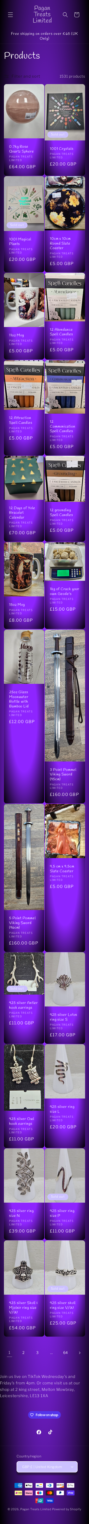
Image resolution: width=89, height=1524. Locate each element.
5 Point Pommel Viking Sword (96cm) (22, 923)
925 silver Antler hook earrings (23, 1005)
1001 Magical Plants (20, 241)
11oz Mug (16, 335)
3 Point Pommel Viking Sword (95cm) (63, 774)
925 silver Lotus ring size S (63, 1017)
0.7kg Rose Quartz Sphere (21, 149)
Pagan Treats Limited (35, 1509)
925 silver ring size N (21, 1213)
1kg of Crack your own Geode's (64, 591)
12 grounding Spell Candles (61, 512)
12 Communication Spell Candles (62, 426)
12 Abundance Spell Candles (61, 332)
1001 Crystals (61, 148)
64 (65, 1352)
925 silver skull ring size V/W (63, 1305)
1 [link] (9, 1352)
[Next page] (79, 1353)
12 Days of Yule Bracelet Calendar (22, 513)
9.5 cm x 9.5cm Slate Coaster (62, 869)
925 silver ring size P (62, 1213)
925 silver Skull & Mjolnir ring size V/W (23, 1308)
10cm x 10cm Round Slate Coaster (60, 243)
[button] (10, 14)
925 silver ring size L (62, 1109)
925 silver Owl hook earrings (21, 1121)
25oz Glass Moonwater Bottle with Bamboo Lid (19, 699)
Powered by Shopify (66, 1509)
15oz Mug (17, 604)
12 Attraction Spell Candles (20, 420)
